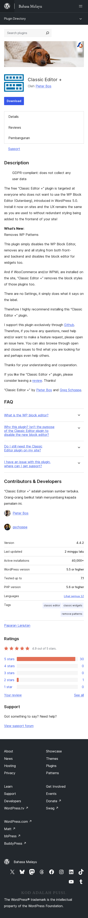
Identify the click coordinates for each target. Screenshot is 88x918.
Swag (52, 808)
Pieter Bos (43, 86)
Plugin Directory (15, 18)
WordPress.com (18, 821)
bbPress (12, 836)
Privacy (9, 773)
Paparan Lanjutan (17, 625)
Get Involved (56, 786)
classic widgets (72, 605)
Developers (12, 801)
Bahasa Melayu (25, 862)
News (8, 759)
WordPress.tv (16, 808)
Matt (10, 829)
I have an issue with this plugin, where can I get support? (27, 464)
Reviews (14, 127)
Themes (52, 759)
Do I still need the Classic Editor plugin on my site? (23, 448)
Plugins (51, 766)
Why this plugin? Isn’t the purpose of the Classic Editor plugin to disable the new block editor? (29, 431)
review (37, 380)
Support (14, 149)
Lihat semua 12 (74, 596)
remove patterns (72, 613)
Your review (13, 695)
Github (69, 325)
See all (79, 695)
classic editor (52, 605)
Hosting (10, 766)
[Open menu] (81, 6)
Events (51, 794)
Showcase (54, 751)
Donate (53, 801)
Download (14, 101)
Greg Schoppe (70, 390)
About (8, 751)
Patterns (52, 773)
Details (13, 117)
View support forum (19, 726)
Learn (8, 786)
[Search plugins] (47, 33)
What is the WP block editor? (26, 415)
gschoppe (20, 527)
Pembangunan (19, 138)
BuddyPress (15, 843)
